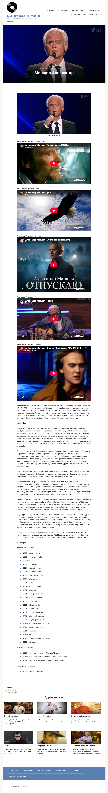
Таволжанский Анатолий (83, 746)
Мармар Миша (44, 746)
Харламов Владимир (81, 716)
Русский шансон (94, 10)
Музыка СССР (63, 10)
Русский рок (75, 14)
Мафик (7, 746)
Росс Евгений (44, 716)
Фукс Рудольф (11, 716)
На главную (50, 10)
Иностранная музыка (92, 14)
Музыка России (78, 10)
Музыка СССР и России (23, 16)
